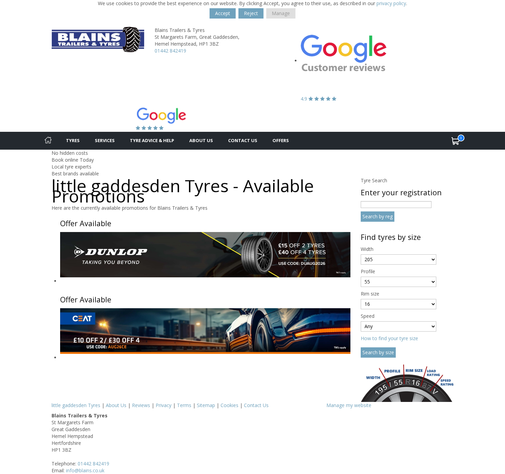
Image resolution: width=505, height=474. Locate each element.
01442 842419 (170, 50)
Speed (367, 316)
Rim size (370, 293)
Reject (251, 13)
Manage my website (348, 405)
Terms (184, 405)
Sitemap (206, 405)
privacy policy (391, 3)
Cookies (229, 405)
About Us (201, 140)
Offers (280, 140)
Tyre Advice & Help (152, 140)
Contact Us (242, 140)
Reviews (141, 405)
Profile (368, 271)
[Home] (48, 141)
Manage (281, 13)
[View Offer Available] (205, 254)
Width (367, 249)
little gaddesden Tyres (76, 405)
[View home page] (98, 39)
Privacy (163, 405)
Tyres (73, 140)
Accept (222, 13)
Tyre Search (374, 180)
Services (105, 140)
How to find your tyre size (389, 338)
